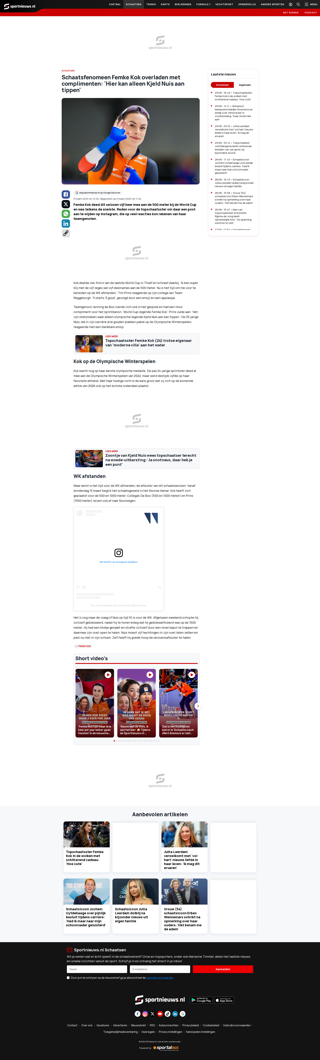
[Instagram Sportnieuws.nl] (145, 1014)
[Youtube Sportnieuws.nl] (160, 1014)
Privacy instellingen (170, 1032)
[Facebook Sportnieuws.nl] (137, 1014)
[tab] (114, 741)
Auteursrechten (168, 1025)
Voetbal (115, 4)
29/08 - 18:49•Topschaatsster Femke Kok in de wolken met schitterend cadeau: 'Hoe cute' (233, 96)
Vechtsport (224, 4)
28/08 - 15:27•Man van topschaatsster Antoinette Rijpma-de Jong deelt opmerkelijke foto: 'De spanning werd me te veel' (233, 216)
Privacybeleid (190, 1025)
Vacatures (102, 1025)
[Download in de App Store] (224, 1000)
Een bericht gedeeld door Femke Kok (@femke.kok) (118, 605)
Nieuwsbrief (138, 1025)
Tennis (151, 4)
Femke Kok (84, 646)
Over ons (86, 1025)
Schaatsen (133, 4)
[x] (66, 204)
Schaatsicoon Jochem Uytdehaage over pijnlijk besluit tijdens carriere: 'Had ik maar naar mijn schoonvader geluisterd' (86, 917)
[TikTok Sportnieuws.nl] (167, 1014)
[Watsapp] (66, 214)
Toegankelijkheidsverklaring (120, 1032)
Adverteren (120, 1025)
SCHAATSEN (68, 70)
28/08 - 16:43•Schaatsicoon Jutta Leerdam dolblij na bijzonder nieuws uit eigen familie (234, 183)
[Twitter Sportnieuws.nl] (153, 1014)
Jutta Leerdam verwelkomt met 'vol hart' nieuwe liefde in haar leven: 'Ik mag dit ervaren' (182, 860)
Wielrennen (183, 4)
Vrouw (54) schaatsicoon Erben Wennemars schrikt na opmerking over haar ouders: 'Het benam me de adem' (183, 919)
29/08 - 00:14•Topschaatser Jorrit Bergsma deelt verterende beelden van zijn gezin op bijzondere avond (233, 148)
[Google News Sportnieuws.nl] (183, 1014)
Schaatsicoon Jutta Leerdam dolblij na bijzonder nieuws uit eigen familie (131, 915)
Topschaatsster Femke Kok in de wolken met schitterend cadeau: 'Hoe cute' (85, 858)
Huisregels (148, 1032)
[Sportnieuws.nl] (19, 6)
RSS (152, 1025)
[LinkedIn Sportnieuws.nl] (175, 1014)
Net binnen (290, 12)
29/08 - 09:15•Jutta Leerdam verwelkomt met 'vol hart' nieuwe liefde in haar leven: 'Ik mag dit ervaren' (234, 131)
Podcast (311, 12)
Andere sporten (272, 4)
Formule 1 (203, 4)
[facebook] (66, 194)
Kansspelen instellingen (200, 1032)
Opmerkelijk (247, 4)
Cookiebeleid (211, 1025)
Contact (72, 1025)
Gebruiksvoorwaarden (237, 1025)
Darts (165, 4)
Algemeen (245, 84)
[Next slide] (198, 706)
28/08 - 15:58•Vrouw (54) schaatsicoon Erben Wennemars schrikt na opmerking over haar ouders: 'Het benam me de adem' (234, 198)
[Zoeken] (298, 4)
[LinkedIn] (66, 223)
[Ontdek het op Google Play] (201, 1000)
